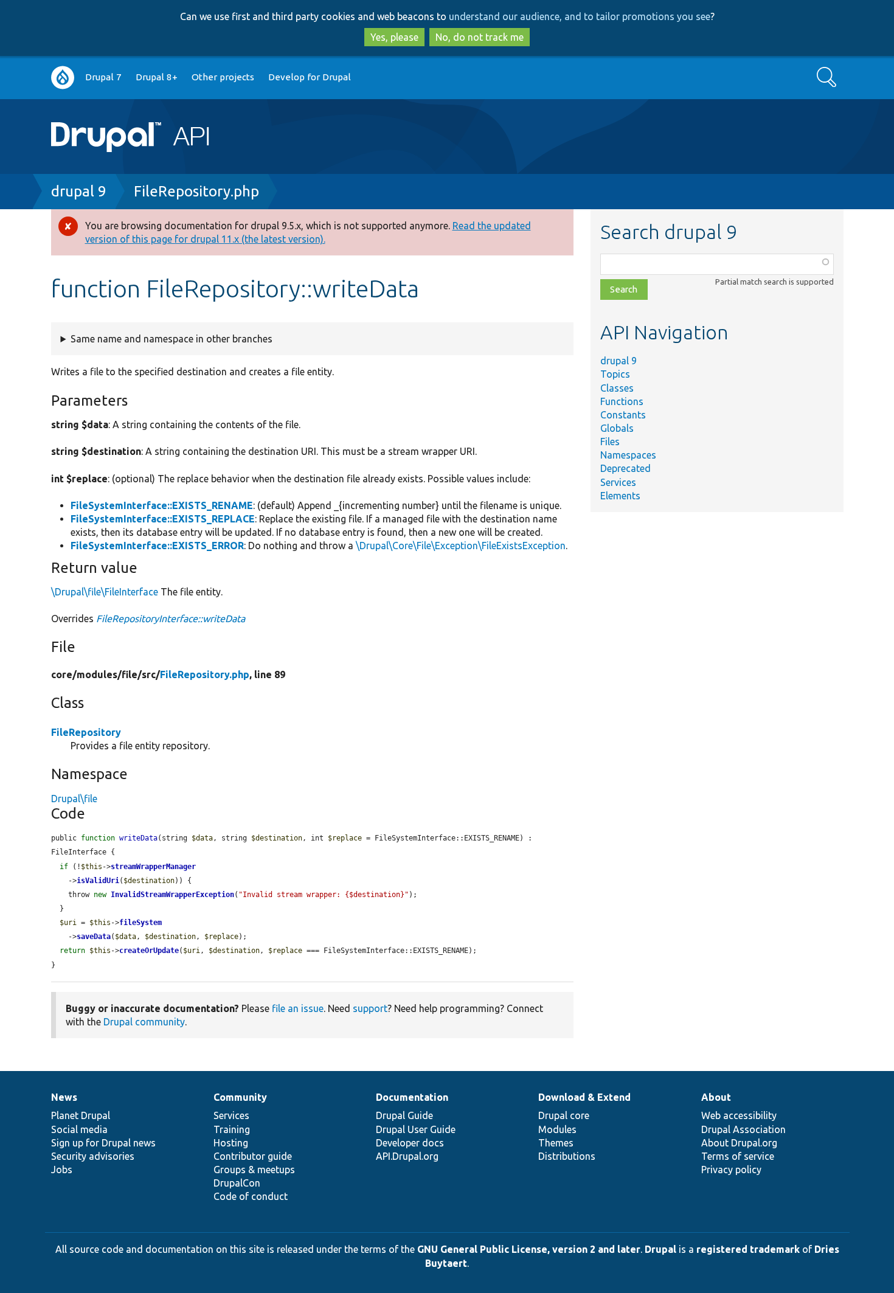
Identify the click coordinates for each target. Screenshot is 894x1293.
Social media (79, 1129)
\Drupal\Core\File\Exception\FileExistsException (461, 545)
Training (231, 1129)
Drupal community (144, 1021)
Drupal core (563, 1115)
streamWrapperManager (153, 866)
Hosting (230, 1142)
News (64, 1097)
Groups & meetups (254, 1169)
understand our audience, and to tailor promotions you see (579, 16)
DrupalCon (236, 1182)
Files (610, 441)
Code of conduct (250, 1196)
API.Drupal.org (407, 1156)
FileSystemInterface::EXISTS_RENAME (162, 505)
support (370, 1008)
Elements (620, 495)
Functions (621, 401)
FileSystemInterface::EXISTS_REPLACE (163, 518)
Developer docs (410, 1142)
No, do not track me (479, 37)
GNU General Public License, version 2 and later (528, 1249)
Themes (555, 1142)
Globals (617, 428)
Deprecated (625, 468)
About (716, 1097)
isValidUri (98, 880)
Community (240, 1097)
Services (618, 482)
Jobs (61, 1169)
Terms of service (737, 1156)
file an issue (298, 1008)
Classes (617, 388)
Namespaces (628, 454)
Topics (615, 374)
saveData (94, 936)
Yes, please (394, 37)
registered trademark (748, 1249)
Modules (557, 1129)
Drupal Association (743, 1129)
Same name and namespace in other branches (171, 338)
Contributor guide (252, 1156)
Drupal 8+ (157, 77)
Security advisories (92, 1156)
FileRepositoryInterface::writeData (170, 618)
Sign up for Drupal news (103, 1142)
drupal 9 (78, 191)
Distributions (566, 1156)
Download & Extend (584, 1097)
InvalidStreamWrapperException (172, 894)
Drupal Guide (404, 1115)
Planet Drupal (80, 1115)
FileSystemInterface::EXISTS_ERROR (157, 545)
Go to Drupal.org (62, 77)
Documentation (412, 1097)
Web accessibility (739, 1115)
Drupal (660, 1249)
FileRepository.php (196, 191)
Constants (623, 414)
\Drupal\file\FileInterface (104, 591)
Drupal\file (74, 798)
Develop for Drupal (309, 77)
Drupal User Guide (416, 1129)
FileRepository (86, 732)
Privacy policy (731, 1169)
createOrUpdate (149, 950)
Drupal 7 (103, 77)
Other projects (223, 77)
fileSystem (140, 922)
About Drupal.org (739, 1142)
